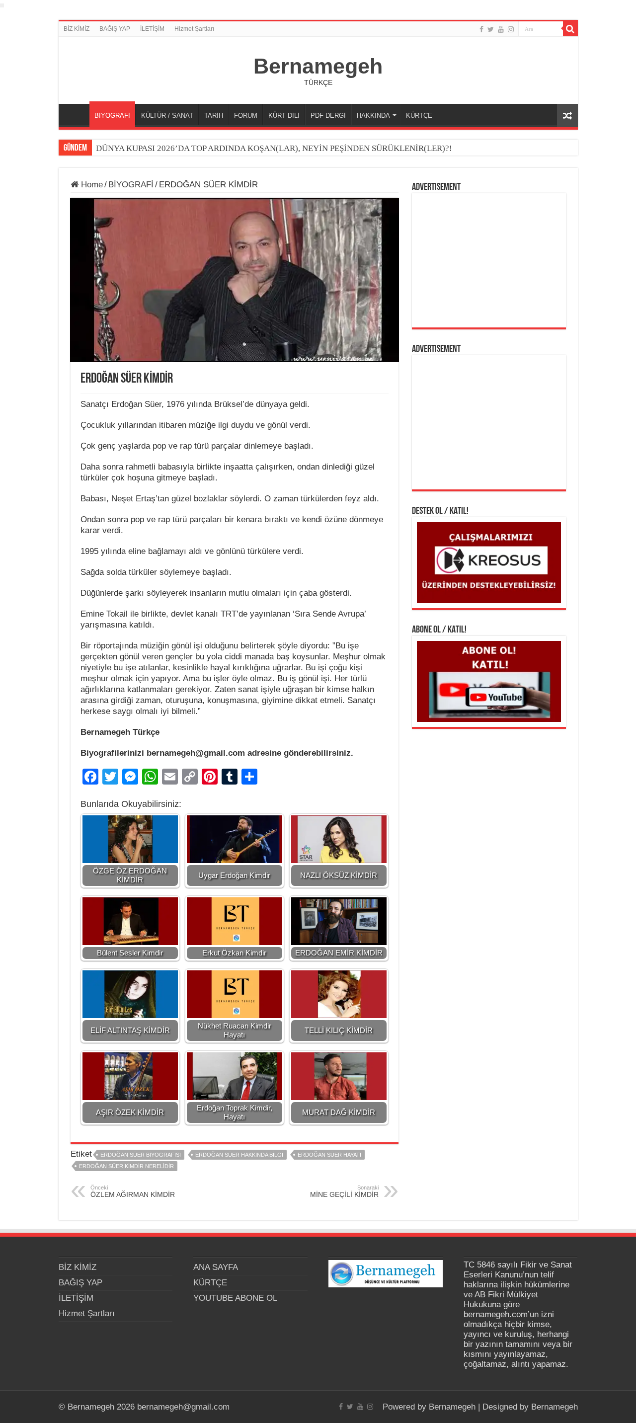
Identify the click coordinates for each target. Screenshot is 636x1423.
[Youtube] (501, 29)
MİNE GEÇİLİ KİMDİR (344, 1191)
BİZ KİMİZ (76, 28)
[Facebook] (481, 29)
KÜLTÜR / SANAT (167, 115)
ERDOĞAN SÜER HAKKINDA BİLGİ (239, 1155)
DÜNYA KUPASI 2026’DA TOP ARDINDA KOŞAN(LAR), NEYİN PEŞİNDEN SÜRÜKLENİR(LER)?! (274, 148)
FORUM (245, 115)
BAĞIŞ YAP (114, 28)
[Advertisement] (489, 260)
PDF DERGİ (328, 115)
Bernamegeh (318, 66)
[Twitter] (490, 29)
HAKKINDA (373, 115)
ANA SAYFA (76, 114)
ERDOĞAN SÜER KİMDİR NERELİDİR (126, 1166)
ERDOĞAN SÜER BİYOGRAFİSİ (140, 1155)
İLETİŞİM (152, 28)
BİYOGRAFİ (112, 115)
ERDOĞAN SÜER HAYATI (329, 1155)
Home (91, 184)
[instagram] (511, 29)
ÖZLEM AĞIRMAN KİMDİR (132, 1191)
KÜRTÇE (419, 115)
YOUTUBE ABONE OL (235, 1298)
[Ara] (570, 28)
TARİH (213, 115)
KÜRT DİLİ (284, 115)
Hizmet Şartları (194, 28)
